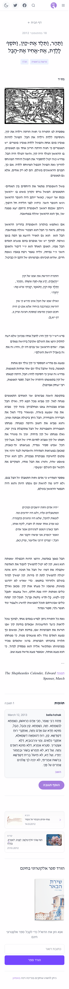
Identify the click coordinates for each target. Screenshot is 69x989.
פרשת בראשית (39, 61)
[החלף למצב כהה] (6, 5)
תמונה (60, 673)
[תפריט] (63, 5)
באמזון (16, 977)
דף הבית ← (34, 22)
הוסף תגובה (51, 785)
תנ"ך (24, 61)
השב (58, 772)
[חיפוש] (33, 5)
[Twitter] (15, 5)
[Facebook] (24, 5)
